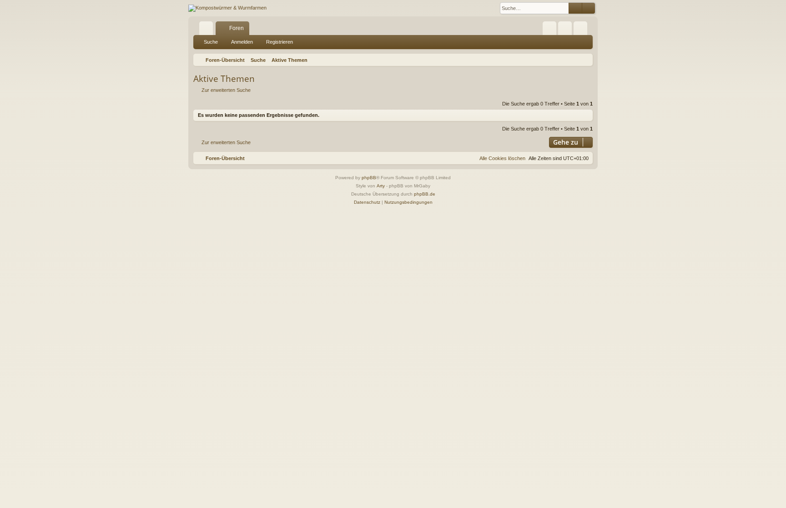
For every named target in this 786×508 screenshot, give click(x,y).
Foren (236, 28)
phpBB (369, 177)
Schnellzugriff (208, 30)
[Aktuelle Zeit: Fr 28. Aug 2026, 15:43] (584, 60)
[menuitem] (549, 28)
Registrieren (279, 42)
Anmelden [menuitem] (567, 30)
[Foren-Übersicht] (227, 8)
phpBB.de (424, 193)
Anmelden (242, 42)
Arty (381, 185)
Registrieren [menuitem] (582, 30)
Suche (211, 42)
